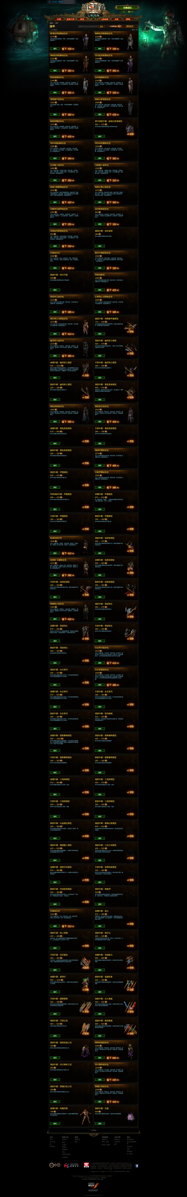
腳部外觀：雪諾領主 (59, 648)
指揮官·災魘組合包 (58, 560)
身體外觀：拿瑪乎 (58, 977)
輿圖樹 (64, 1147)
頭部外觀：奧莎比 (103, 933)
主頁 (51, 1137)
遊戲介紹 (65, 1137)
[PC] (123, 11)
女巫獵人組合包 (57, 165)
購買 (55, 49)
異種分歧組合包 (102, 1086)
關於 (115, 1144)
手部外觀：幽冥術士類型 (105, 362)
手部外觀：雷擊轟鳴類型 (61, 757)
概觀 (63, 1142)
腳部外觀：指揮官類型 (104, 582)
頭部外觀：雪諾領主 (103, 604)
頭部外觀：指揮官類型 (104, 538)
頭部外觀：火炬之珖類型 (105, 845)
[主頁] (59, 18)
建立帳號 (55, 1)
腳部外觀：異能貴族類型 (61, 450)
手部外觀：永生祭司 (103, 691)
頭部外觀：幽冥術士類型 (105, 340)
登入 (50, 1)
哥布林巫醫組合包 (103, 143)
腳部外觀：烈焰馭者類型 (61, 889)
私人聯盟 (129, 1153)
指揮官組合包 (56, 538)
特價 (128, 1149)
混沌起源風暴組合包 (103, 55)
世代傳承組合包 (102, 1064)
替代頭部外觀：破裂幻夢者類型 (108, 121)
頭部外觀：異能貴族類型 (105, 384)
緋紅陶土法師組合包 (59, 319)
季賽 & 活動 (105, 1141)
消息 (51, 1139)
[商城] (127, 18)
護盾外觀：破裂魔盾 (103, 1021)
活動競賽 (105, 1137)
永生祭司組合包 (102, 648)
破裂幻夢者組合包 (103, 99)
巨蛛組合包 (55, 911)
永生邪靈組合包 (102, 670)
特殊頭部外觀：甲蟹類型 (61, 494)
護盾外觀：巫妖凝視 (103, 231)
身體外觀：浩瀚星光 (103, 955)
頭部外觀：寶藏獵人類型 (61, 845)
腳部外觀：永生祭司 (59, 713)
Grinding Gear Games (94, 1177)
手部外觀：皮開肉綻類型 (105, 867)
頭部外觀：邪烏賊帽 (103, 713)
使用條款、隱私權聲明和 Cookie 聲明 (92, 1179)
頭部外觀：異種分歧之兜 (61, 1086)
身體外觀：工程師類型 (60, 779)
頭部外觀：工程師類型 (104, 779)
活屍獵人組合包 (102, 165)
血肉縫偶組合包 (102, 77)
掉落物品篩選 (66, 1154)
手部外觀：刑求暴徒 (59, 955)
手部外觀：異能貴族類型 (105, 428)
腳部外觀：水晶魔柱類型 (61, 823)
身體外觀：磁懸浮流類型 (61, 867)
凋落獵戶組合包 (57, 99)
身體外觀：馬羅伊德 (59, 1108)
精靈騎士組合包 (57, 604)
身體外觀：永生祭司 (59, 691)
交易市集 (117, 1137)
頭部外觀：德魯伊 (103, 889)
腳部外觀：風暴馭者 (103, 977)
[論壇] (82, 18)
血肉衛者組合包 (102, 209)
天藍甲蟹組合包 (102, 472)
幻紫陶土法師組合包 (103, 297)
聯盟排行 (104, 1139)
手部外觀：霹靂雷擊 (59, 999)
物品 (63, 1152)
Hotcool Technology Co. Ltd (81, 1176)
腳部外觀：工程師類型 (104, 801)
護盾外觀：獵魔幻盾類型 (105, 823)
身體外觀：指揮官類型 (104, 560)
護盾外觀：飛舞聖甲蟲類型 (106, 319)
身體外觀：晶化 (102, 911)
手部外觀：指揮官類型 (60, 582)
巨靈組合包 (55, 253)
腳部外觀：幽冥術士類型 (61, 384)
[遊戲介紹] (70, 18)
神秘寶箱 (129, 1151)
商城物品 (129, 1146)
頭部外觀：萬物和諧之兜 (61, 1042)
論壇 (76, 1137)
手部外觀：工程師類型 (60, 801)
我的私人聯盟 (106, 1145)
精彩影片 (65, 1139)
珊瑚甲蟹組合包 (102, 450)
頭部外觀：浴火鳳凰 (103, 999)
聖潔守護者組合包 (103, 253)
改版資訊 (52, 1146)
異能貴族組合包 (57, 406)
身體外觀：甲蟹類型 (103, 494)
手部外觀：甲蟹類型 (59, 516)
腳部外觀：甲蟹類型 (103, 516)
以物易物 (117, 1141)
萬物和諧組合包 (102, 1042)
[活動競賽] (105, 18)
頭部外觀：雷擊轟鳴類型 (105, 735)
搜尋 (101, 26)
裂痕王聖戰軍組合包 (59, 187)
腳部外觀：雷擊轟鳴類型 (105, 757)
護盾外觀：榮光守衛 (59, 275)
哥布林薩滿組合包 (58, 143)
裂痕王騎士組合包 (103, 187)
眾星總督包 (100, 275)
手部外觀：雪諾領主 (103, 626)
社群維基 (65, 1157)
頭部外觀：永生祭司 (59, 670)
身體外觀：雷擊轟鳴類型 (61, 735)
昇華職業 (65, 1149)
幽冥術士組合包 (57, 340)
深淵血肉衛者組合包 (59, 231)
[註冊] (127, 7)
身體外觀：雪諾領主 (59, 626)
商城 (51, 23)
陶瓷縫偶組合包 (57, 77)
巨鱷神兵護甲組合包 (59, 209)
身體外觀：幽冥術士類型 (61, 362)
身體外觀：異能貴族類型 (61, 428)
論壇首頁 (77, 1139)
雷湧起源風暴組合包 (59, 33)
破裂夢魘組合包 (57, 121)
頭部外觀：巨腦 (102, 1108)
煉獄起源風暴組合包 (59, 55)
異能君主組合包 (102, 406)
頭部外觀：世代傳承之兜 (61, 1064)
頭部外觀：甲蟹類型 (59, 472)
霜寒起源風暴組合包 (103, 33)
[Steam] (130, 11)
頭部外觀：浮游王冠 (59, 1021)
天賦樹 (64, 1145)
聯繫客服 (60, 1)
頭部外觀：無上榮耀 (59, 933)
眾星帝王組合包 (57, 297)
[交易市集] (116, 18)
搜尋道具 (117, 1139)
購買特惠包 (130, 1139)
